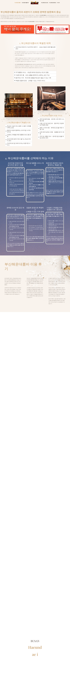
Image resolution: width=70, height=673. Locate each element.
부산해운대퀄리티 (25, 2)
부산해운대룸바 (18, 2)
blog (58, 2)
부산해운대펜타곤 (52, 2)
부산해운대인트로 (44, 2)
